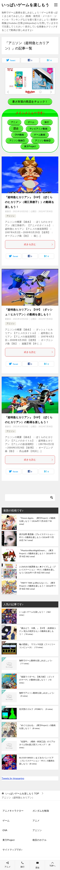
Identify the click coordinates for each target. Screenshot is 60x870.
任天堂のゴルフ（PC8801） (36, 709)
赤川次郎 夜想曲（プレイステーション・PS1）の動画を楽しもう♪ (37, 537)
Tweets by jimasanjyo (13, 778)
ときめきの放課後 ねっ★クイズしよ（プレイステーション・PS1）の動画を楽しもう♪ (37, 570)
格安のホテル (39, 840)
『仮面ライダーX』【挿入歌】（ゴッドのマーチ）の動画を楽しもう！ (36, 680)
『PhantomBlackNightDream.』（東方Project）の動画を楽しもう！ (37, 553)
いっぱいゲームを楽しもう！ (35, 613)
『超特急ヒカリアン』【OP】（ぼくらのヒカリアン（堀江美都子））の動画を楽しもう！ (29, 202)
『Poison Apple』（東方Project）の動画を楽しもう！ (37, 521)
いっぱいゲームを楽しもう (25, 5)
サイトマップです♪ (12, 849)
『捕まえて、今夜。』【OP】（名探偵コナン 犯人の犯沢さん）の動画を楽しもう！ (37, 631)
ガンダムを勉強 (40, 810)
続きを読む (30, 244)
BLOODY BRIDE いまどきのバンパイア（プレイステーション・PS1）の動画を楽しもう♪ (37, 761)
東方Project (8, 840)
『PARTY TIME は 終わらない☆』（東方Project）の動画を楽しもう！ (37, 586)
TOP (22, 793)
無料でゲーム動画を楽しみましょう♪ (35, 662)
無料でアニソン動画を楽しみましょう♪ (36, 694)
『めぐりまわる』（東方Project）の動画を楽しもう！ (37, 727)
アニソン (10, 216)
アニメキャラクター (13, 810)
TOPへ (53, 866)
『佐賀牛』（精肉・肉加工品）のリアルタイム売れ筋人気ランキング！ (37, 744)
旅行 (22, 867)
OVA (4, 830)
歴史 (38, 867)
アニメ (36, 820)
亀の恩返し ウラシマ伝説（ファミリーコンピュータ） (37, 646)
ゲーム (6, 820)
